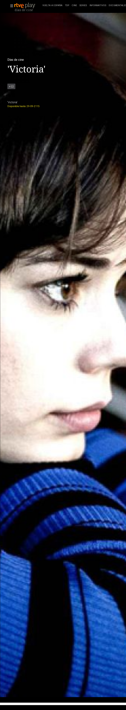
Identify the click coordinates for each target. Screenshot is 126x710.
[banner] (27, 5)
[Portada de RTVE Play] (25, 5)
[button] (10, 5)
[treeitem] (52, 5)
